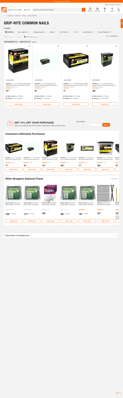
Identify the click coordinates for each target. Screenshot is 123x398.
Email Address (80, 121)
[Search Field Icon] (83, 10)
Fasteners (18, 15)
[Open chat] (122, 23)
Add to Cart (18, 104)
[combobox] (57, 9)
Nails (24, 15)
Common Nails (32, 15)
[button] (112, 36)
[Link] (18, 76)
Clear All (34, 41)
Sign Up (106, 125)
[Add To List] (29, 46)
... (5, 15)
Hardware (10, 15)
